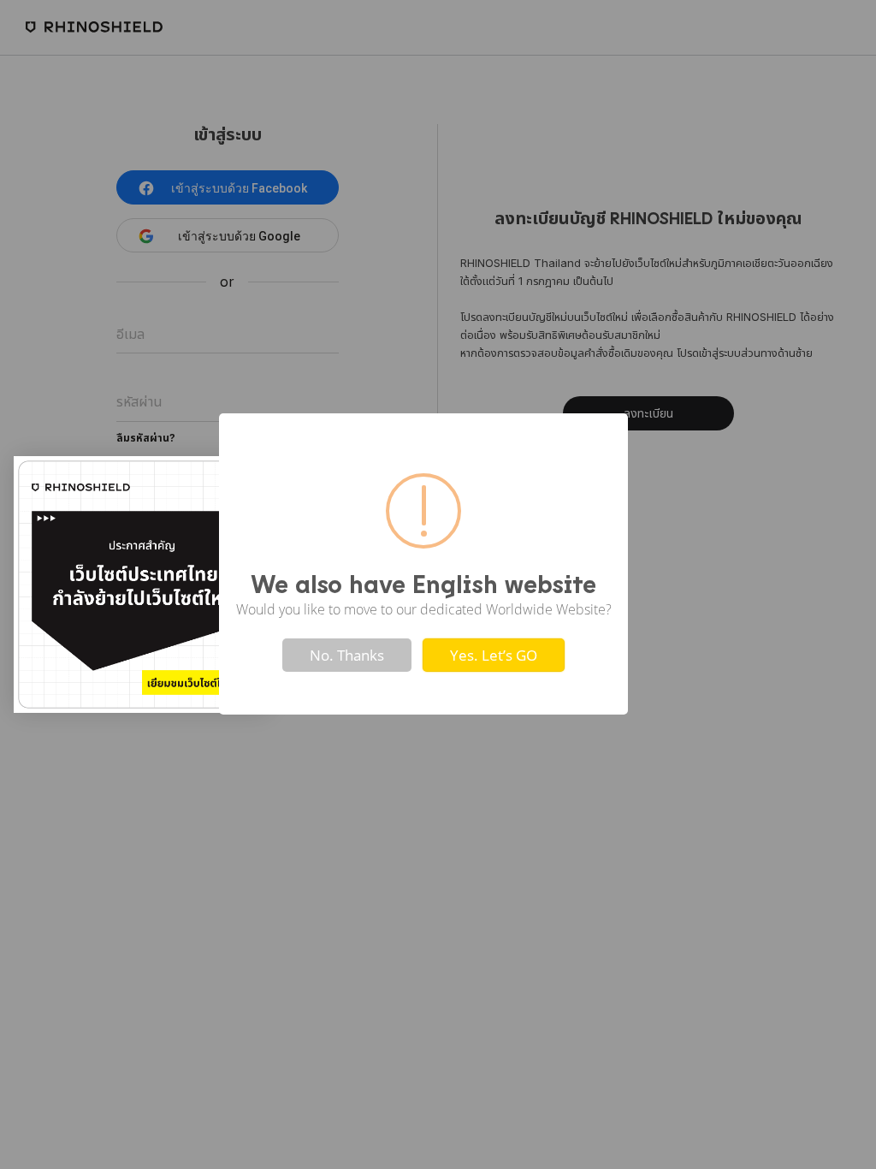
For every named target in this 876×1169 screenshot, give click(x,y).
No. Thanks (347, 655)
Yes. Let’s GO (493, 655)
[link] (142, 584)
